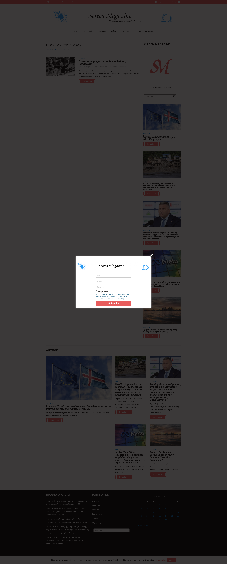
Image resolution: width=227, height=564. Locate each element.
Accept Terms (103, 291)
